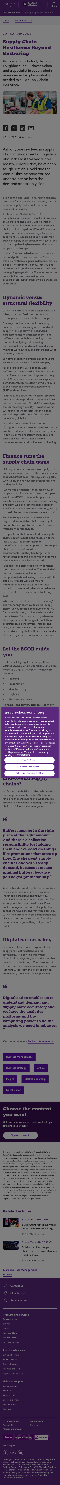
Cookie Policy (23, 755)
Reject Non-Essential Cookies (29, 773)
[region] (29, 742)
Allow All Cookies (30, 760)
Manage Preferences (29, 767)
